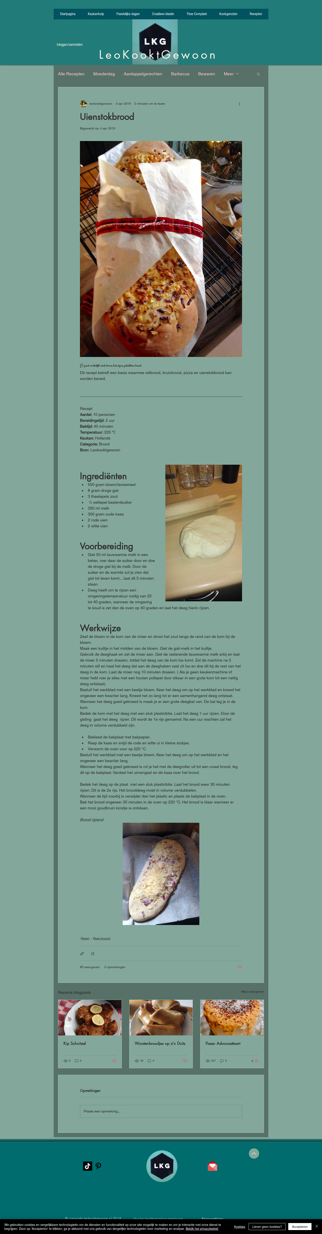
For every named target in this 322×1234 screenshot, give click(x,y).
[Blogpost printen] (93, 954)
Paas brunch (101, 938)
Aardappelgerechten (143, 73)
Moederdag (104, 73)
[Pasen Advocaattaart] (232, 1017)
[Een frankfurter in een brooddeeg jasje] (161, 1017)
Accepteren (300, 1226)
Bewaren (206, 73)
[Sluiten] (316, 1226)
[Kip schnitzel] (90, 1017)
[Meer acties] (239, 103)
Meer (229, 73)
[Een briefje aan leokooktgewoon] (212, 1166)
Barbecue (180, 73)
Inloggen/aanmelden (70, 44)
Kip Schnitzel (75, 1043)
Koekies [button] (239, 1226)
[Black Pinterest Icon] (98, 1166)
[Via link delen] (82, 954)
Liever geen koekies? (267, 1226)
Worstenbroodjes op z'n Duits (160, 1043)
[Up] (254, 1153)
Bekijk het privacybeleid (202, 1228)
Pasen (85, 938)
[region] (160, 1186)
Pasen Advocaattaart (223, 1043)
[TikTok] (87, 1166)
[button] (258, 74)
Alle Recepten (71, 73)
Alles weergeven (252, 991)
